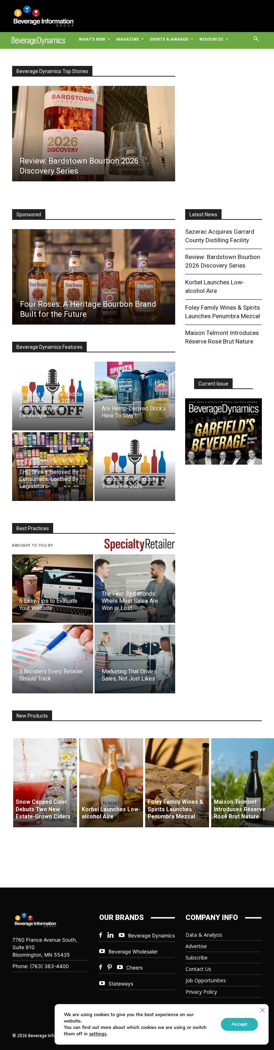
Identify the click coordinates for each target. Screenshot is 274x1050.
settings (97, 1034)
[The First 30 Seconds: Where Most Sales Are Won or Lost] (135, 588)
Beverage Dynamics (151, 935)
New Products (32, 716)
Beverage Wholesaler (133, 951)
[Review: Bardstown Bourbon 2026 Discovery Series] (93, 133)
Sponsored (28, 214)
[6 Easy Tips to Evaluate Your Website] (52, 588)
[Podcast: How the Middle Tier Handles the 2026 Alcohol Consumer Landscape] (52, 396)
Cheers (134, 967)
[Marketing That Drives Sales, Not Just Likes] (135, 659)
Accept (239, 1024)
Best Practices (32, 528)
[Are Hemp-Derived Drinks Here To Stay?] (135, 396)
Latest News (203, 214)
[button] (256, 39)
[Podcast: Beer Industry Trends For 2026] (135, 466)
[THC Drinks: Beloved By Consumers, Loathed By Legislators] (52, 466)
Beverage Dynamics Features (49, 347)
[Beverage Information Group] (38, 16)
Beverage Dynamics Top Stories (52, 71)
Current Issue (213, 384)
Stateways (120, 984)
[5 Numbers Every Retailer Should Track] (52, 659)
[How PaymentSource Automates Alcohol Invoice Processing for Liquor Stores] (93, 277)
